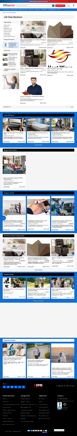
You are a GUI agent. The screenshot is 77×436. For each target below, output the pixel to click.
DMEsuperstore (17, 431)
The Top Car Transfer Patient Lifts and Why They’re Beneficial (37, 325)
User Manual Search (44, 413)
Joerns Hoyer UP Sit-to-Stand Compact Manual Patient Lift (13, 44)
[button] (73, 5)
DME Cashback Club (44, 410)
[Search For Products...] (53, 5)
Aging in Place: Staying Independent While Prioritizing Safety (13, 178)
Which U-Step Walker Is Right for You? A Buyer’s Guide (61, 289)
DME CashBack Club (26, 407)
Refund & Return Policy (9, 410)
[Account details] (68, 5)
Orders (41, 401)
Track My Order (43, 404)
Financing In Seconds (27, 410)
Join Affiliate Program (27, 421)
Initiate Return (43, 407)
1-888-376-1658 (69, 385)
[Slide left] (4, 130)
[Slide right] (73, 130)
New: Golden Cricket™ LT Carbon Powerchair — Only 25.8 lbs (14, 289)
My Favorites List (44, 415)
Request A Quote (25, 401)
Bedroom (31, 9)
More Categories (52, 9)
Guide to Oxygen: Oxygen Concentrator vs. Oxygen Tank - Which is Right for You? (13, 358)
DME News (23, 418)
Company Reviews (25, 398)
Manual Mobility (14, 9)
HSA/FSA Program (25, 413)
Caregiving (6, 26)
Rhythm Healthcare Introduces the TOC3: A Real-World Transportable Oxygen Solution (62, 369)
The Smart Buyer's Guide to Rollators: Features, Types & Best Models (38, 289)
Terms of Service (7, 418)
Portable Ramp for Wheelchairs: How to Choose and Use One (12, 63)
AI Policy (5, 415)
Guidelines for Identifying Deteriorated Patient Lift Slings (62, 326)
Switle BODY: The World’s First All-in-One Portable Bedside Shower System (37, 221)
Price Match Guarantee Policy (11, 404)
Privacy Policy (7, 407)
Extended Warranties (8, 421)
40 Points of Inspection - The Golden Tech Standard (32, 96)
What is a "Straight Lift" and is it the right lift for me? (32, 68)
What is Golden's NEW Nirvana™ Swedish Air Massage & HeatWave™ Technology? (33, 40)
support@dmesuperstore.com (66, 401)
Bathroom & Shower (23, 9)
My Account (42, 398)
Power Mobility (6, 9)
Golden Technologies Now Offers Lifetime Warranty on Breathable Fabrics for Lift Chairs (59, 40)
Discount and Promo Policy (28, 404)
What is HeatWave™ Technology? (55, 68)
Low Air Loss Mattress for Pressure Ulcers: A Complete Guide (13, 58)
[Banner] (11, 80)
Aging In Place (7, 25)
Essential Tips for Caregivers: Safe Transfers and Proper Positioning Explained (62, 221)
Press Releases (7, 34)
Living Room (37, 9)
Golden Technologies (51, 44)
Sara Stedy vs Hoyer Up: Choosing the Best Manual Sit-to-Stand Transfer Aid (13, 325)
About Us (5, 398)
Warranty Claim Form (44, 418)
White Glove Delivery (8, 424)
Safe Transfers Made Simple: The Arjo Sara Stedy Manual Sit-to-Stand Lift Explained (13, 221)
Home (4, 12)
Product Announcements (10, 36)
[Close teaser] (6, 215)
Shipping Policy (7, 413)
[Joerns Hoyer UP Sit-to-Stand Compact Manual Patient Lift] (6, 45)
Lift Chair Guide (7, 31)
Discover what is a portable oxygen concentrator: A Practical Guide (36, 361)
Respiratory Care (8, 28)
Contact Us (6, 401)
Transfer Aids (44, 9)
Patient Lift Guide (8, 30)
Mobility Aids (7, 33)
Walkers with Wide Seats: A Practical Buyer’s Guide (13, 54)
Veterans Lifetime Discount (28, 415)
